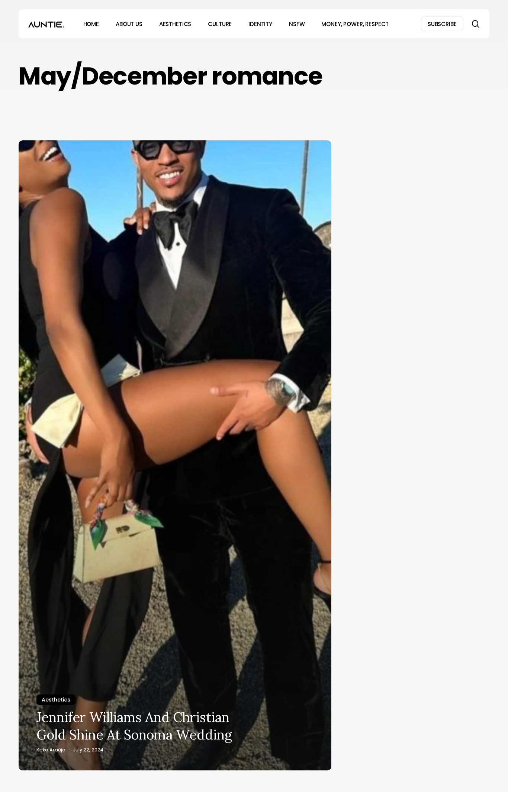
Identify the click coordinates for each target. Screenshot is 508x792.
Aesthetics (56, 699)
